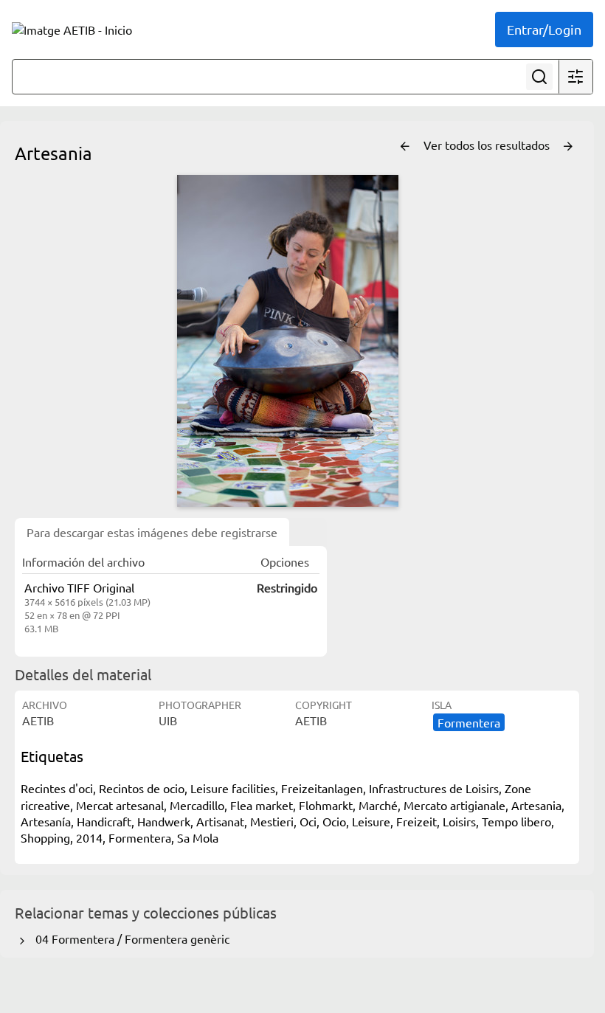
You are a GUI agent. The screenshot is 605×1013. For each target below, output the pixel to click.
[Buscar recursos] (539, 76)
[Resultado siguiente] (568, 146)
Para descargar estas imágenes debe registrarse (152, 532)
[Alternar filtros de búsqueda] (575, 77)
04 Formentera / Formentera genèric (129, 938)
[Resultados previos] (405, 146)
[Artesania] (288, 341)
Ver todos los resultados (488, 144)
